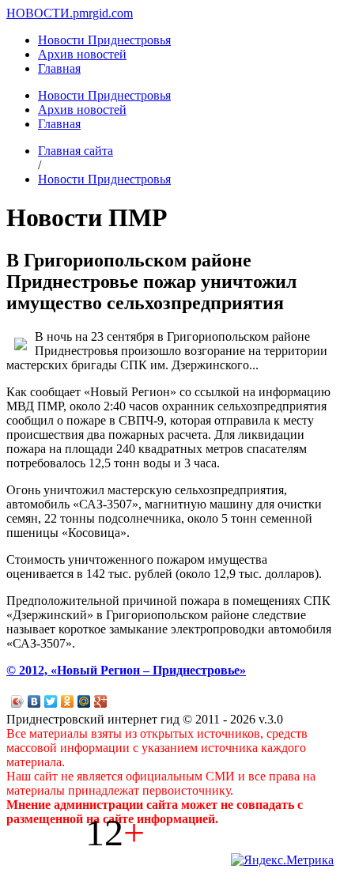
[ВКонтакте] (34, 701)
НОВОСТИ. (39, 13)
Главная (59, 68)
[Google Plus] (101, 701)
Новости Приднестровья (104, 40)
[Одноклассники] (67, 701)
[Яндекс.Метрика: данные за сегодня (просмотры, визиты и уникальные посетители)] (282, 860)
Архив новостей (82, 54)
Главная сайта (75, 150)
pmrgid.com (103, 13)
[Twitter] (51, 701)
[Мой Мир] (84, 701)
